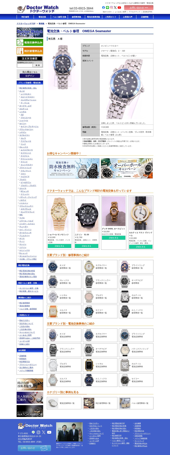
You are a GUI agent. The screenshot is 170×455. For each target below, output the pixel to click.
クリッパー (25, 194)
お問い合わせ (137, 7)
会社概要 (22, 350)
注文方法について (26, 324)
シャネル (22, 112)
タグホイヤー (24, 135)
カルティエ (23, 109)
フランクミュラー (26, 206)
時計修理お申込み (141, 446)
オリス (22, 238)
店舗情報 (22, 356)
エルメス (22, 188)
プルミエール (26, 118)
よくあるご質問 (120, 12)
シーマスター (26, 94)
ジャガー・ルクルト (27, 224)
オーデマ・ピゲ (25, 106)
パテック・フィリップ (28, 197)
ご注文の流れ (24, 326)
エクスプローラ (27, 150)
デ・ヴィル (25, 103)
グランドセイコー (26, 129)
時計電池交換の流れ (27, 274)
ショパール (23, 120)
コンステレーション (28, 100)
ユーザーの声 (24, 341)
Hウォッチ (25, 191)
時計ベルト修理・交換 (27, 283)
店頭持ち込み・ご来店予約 (29, 338)
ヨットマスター (27, 165)
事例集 (41, 23)
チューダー (23, 227)
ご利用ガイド (23, 315)
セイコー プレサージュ (30, 126)
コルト (23, 174)
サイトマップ (139, 441)
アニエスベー (24, 236)
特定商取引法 (24, 362)
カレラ (23, 138)
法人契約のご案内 (26, 367)
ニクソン (22, 247)
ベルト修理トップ (118, 441)
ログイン (29, 76)
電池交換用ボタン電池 (28, 277)
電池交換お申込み (141, 443)
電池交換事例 (24, 306)
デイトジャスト (27, 159)
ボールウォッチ (25, 233)
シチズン (22, 132)
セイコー (22, 124)
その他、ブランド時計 (28, 259)
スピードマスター (28, 97)
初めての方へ (107, 12)
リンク (23, 144)
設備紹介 (92, 443)
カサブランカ (26, 209)
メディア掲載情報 (26, 371)
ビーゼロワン (26, 182)
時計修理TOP (117, 436)
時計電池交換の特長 (27, 271)
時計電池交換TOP (118, 423)
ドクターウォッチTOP (26, 23)
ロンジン (22, 244)
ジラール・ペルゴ (26, 221)
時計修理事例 (24, 303)
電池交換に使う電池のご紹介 (120, 432)
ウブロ (22, 218)
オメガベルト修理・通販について (120, 444)
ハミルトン (23, 203)
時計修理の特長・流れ (28, 88)
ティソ (22, 241)
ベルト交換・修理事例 (28, 309)
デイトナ (24, 162)
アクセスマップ (134, 12)
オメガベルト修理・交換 (28, 288)
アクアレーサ (26, 141)
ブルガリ (22, 179)
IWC (21, 215)
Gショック (23, 253)
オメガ (22, 91)
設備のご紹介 (24, 344)
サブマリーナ (26, 153)
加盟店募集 (139, 436)
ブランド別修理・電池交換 (29, 83)
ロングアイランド (28, 212)
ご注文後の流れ (25, 329)
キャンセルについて (27, 332)
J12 (22, 115)
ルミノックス (24, 250)
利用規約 (22, 359)
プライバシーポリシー (28, 365)
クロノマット (26, 171)
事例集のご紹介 (24, 297)
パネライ (22, 200)
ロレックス (23, 147)
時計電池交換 (23, 265)
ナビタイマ (25, 177)
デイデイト (25, 156)
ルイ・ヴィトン (25, 230)
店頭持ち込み (94, 438)
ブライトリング (25, 168)
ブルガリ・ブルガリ (28, 185)
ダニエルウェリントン (28, 256)
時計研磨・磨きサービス (28, 291)
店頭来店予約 (147, 12)
